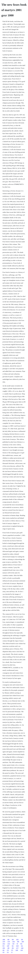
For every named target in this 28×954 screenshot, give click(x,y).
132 (3, 952)
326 (22, 939)
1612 (4, 943)
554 (13, 943)
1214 (8, 943)
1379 (4, 941)
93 (17, 943)
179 (8, 950)
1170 (8, 941)
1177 (17, 948)
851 (21, 943)
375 (12, 950)
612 (22, 945)
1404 (4, 939)
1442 (22, 948)
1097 (23, 941)
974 (3, 945)
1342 (13, 941)
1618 (17, 945)
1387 (8, 945)
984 (18, 941)
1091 (4, 948)
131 (8, 952)
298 (8, 948)
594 (13, 939)
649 (8, 939)
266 (3, 950)
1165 (21, 950)
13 (11, 952)
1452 (17, 939)
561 (13, 945)
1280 (17, 950)
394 (13, 948)
